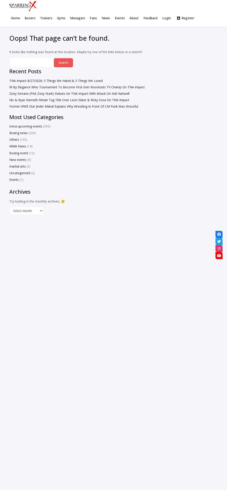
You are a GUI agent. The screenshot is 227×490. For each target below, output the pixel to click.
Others (14, 139)
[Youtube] (219, 255)
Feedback (150, 18)
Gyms (61, 18)
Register (188, 18)
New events (17, 160)
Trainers (46, 18)
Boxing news (18, 133)
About (134, 18)
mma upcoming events (25, 126)
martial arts (17, 166)
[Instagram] (219, 248)
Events (120, 18)
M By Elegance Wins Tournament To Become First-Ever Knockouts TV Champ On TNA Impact (77, 87)
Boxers (30, 18)
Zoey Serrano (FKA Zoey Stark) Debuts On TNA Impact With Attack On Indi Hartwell (69, 93)
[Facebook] (219, 234)
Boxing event (18, 153)
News (106, 18)
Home (15, 18)
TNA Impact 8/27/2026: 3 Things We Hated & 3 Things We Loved (56, 81)
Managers (77, 18)
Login (166, 18)
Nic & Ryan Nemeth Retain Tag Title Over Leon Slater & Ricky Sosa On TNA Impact (69, 100)
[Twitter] (219, 241)
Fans (93, 18)
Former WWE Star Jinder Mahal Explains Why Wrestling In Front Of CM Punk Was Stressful (73, 106)
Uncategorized (19, 173)
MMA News (17, 146)
